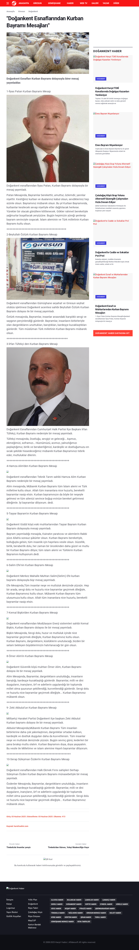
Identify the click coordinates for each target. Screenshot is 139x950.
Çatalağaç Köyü (35, 912)
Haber (70, 3)
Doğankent (33, 11)
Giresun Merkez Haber (96, 913)
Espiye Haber (90, 904)
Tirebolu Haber (58, 913)
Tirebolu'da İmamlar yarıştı (19, 847)
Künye (9, 904)
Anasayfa (24, 3)
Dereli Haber (56, 904)
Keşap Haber (70, 909)
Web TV (83, 3)
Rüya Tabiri (33, 908)
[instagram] (130, 890)
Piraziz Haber (85, 909)
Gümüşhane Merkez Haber (62, 922)
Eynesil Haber (106, 904)
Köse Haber (56, 917)
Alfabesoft (73, 942)
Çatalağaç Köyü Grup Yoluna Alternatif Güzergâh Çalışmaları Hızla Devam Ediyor (111, 199)
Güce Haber (56, 909)
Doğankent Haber (73, 904)
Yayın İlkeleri (12, 912)
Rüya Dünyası (34, 916)
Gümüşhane (54, 3)
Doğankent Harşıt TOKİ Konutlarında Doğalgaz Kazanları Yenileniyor (112, 91)
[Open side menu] (7, 3)
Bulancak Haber (74, 900)
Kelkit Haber (115, 913)
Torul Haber (100, 917)
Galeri (95, 3)
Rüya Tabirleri (84, 922)
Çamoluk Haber (92, 900)
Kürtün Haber (71, 917)
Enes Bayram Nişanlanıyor (109, 145)
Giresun (37, 3)
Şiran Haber (86, 917)
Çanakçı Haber (108, 900)
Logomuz (10, 908)
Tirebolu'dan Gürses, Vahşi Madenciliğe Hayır (68, 847)
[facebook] (114, 890)
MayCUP (32, 920)
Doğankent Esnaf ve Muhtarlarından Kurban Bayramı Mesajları (112, 309)
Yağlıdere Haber (75, 913)
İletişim (9, 900)
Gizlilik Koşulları (13, 916)
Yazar (106, 3)
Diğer (116, 3)
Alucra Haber (57, 900)
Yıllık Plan (32, 900)
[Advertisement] (113, 27)
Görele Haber (122, 904)
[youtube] (122, 890)
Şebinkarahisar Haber (105, 909)
